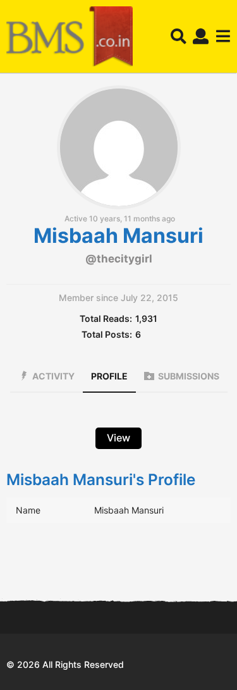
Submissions (188, 376)
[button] (178, 36)
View (118, 437)
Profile (109, 376)
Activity (53, 376)
